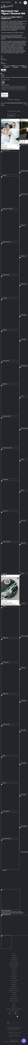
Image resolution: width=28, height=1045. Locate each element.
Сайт (18, 115)
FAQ (14, 1002)
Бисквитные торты (14, 963)
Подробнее (6, 67)
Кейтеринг (14, 986)
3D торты (14, 972)
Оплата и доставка (14, 1000)
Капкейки (14, 982)
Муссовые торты (14, 980)
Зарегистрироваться (5, 914)
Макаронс (14, 984)
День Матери (14, 961)
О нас (14, 1005)
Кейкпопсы (14, 988)
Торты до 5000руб (14, 965)
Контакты (14, 1007)
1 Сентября (14, 967)
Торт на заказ (14, 996)
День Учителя (14, 959)
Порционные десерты (14, 990)
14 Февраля (14, 957)
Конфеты (14, 978)
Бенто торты (14, 976)
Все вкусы (3, 63)
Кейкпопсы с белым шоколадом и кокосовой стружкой (13, 102)
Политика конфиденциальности (14, 1009)
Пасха (14, 953)
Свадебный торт (14, 998)
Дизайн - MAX (14, 1040)
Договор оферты (14, 1011)
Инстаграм (11, 115)
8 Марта (14, 974)
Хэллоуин (14, 955)
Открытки (14, 992)
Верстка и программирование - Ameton (14, 1041)
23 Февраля (14, 970)
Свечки (14, 994)
